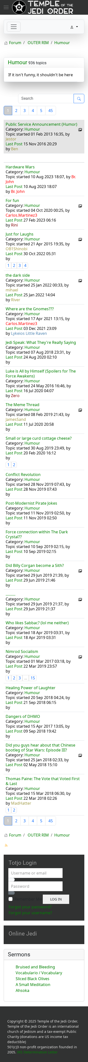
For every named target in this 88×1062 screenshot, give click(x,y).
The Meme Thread (22, 404)
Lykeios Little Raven (29, 333)
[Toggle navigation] (14, 27)
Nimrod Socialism (22, 651)
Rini (14, 225)
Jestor (11, 139)
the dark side (18, 275)
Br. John (18, 191)
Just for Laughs (19, 234)
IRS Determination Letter (37, 1052)
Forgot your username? (30, 912)
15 (33, 678)
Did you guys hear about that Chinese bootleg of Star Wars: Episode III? (40, 747)
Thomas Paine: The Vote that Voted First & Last (43, 781)
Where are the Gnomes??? (30, 309)
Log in (56, 899)
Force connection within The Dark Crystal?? (37, 534)
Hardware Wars (20, 167)
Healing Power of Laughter (30, 687)
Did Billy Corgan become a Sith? (35, 565)
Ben (14, 148)
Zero (15, 395)
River (15, 299)
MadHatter (21, 803)
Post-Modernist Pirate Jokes (31, 503)
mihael (12, 290)
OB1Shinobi (16, 248)
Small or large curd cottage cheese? (39, 438)
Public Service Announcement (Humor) (41, 124)
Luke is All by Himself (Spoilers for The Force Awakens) (41, 373)
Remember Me (28, 899)
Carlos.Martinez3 (21, 215)
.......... (10, 594)
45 (50, 110)
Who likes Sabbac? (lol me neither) (37, 622)
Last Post (14, 144)
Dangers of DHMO (23, 716)
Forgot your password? (30, 907)
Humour (17, 62)
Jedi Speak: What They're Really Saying (41, 342)
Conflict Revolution (23, 474)
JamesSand (16, 419)
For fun (12, 200)
